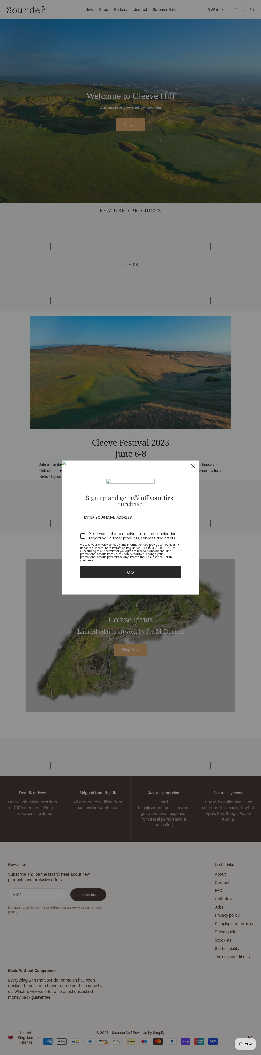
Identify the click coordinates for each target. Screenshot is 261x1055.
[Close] (193, 466)
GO (130, 572)
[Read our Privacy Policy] (178, 546)
